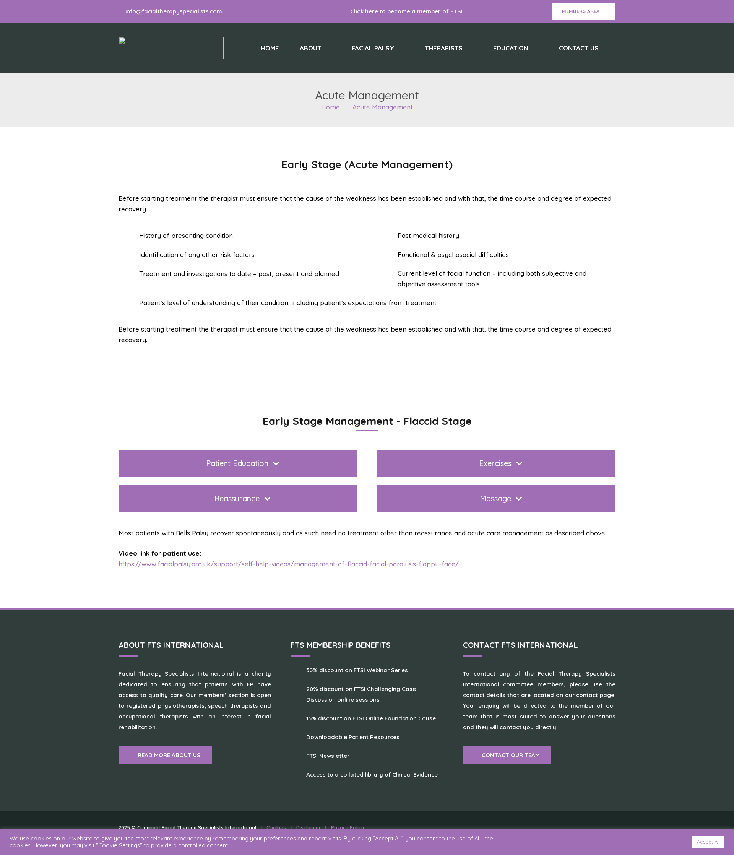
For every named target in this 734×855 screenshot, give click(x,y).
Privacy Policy (347, 827)
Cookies (276, 827)
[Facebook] (237, 11)
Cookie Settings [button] (665, 842)
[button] (328, 48)
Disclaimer (308, 827)
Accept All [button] (708, 842)
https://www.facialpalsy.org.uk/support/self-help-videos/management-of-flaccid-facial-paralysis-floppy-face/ (289, 564)
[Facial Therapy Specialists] (171, 48)
